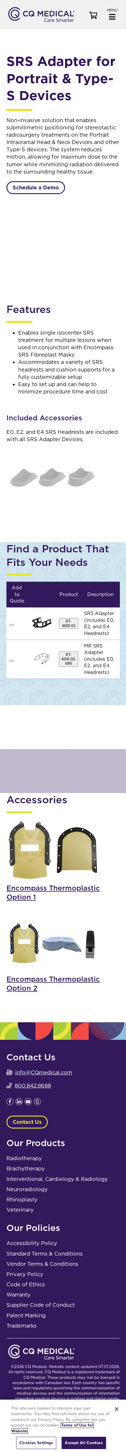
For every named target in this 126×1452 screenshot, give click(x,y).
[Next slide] (111, 235)
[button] (112, 13)
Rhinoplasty (22, 1199)
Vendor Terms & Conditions (42, 1264)
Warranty (18, 1295)
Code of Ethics (25, 1284)
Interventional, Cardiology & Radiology (57, 1179)
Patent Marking (26, 1315)
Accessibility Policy (31, 1243)
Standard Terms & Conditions (44, 1254)
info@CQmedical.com (43, 1072)
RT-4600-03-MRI (68, 659)
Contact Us (27, 1122)
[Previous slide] (15, 235)
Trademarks (21, 1326)
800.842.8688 (33, 1086)
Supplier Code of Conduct (40, 1305)
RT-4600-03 (68, 623)
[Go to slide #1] (32, 279)
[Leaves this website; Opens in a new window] (9, 1103)
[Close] (116, 1409)
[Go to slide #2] (63, 279)
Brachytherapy (25, 1168)
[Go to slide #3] (93, 279)
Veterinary (20, 1210)
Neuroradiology (27, 1189)
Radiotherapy (24, 1158)
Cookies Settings (36, 1443)
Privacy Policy (24, 1274)
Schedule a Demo (36, 187)
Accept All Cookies (84, 1443)
